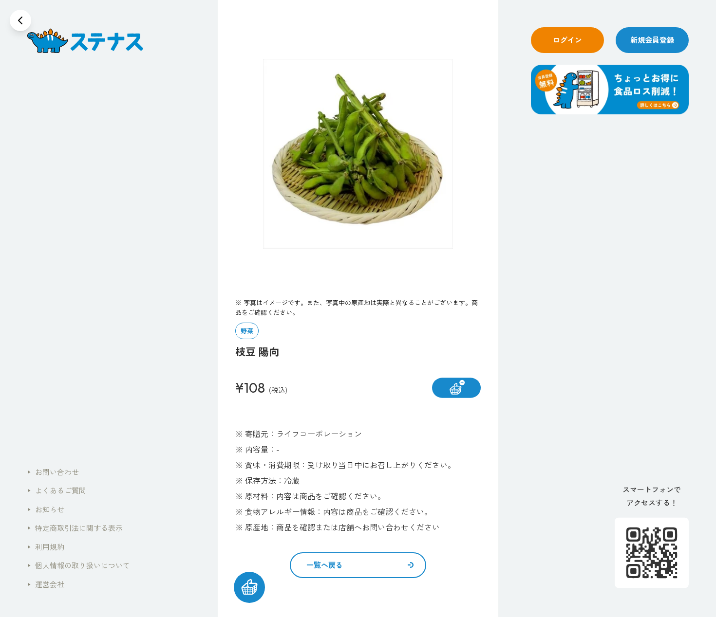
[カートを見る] (249, 587)
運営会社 (45, 584)
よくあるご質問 (56, 490)
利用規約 (45, 547)
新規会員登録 (652, 40)
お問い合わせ (53, 472)
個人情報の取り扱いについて (78, 565)
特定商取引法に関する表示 (75, 528)
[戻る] (20, 20)
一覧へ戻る (324, 565)
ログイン (567, 40)
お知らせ (45, 509)
